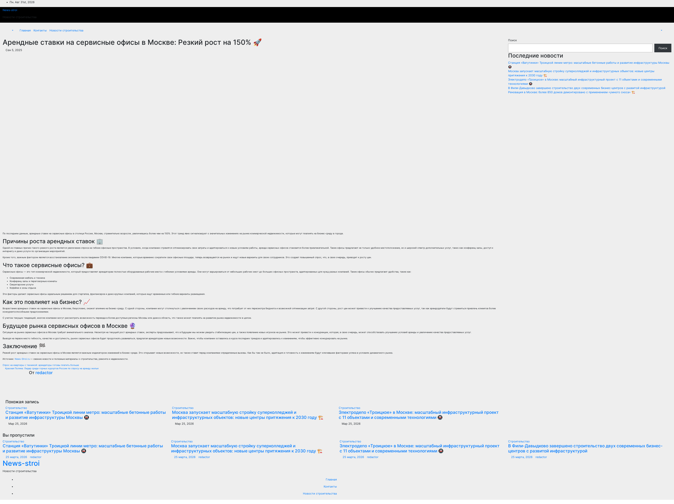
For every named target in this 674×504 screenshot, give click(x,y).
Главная (25, 30)
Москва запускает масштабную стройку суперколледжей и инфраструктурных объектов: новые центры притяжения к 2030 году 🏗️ (247, 415)
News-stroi (10, 10)
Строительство (16, 408)
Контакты (40, 30)
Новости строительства (66, 30)
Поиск (512, 40)
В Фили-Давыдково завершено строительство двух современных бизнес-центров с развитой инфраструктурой (586, 88)
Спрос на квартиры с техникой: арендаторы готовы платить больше (41, 365)
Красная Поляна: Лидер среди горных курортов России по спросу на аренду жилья (51, 368)
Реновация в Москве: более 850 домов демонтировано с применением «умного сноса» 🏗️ (571, 92)
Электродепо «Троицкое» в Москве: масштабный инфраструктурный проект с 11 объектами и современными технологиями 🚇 (419, 415)
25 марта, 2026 (17, 457)
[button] (10, 30)
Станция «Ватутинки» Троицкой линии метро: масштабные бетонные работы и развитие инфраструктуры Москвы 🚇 (85, 415)
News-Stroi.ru (22, 359)
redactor (44, 372)
